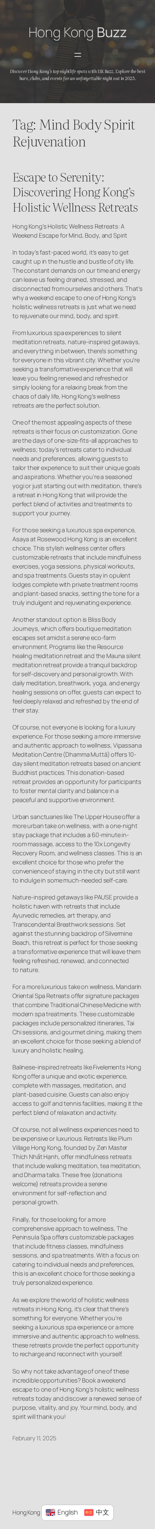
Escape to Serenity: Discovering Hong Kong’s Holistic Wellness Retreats (75, 191)
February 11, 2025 (34, 1438)
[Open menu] (78, 55)
